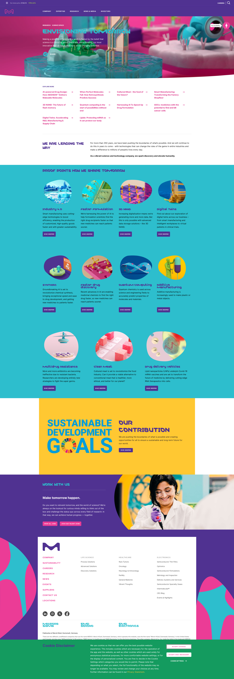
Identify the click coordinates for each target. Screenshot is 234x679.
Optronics (161, 566)
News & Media (90, 11)
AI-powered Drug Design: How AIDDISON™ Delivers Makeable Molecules (55, 95)
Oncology (123, 566)
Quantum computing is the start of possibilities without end (93, 108)
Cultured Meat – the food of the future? (130, 93)
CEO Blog (161, 593)
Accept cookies (179, 646)
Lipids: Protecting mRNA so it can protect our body (93, 119)
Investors (105, 11)
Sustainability (52, 563)
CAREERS (221, 3)
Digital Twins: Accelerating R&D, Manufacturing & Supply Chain (55, 120)
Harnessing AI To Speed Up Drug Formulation (130, 106)
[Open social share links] (45, 54)
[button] (7, 3)
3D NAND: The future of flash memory (54, 106)
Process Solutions (88, 562)
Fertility (122, 575)
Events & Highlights (164, 598)
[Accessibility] (226, 25)
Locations (49, 600)
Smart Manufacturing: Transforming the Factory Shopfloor (166, 95)
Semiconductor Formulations (168, 571)
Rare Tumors (124, 562)
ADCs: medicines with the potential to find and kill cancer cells (166, 108)
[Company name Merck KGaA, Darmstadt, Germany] (9, 11)
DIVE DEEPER (49, 234)
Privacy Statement (135, 672)
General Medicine (126, 580)
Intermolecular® (163, 589)
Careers (48, 568)
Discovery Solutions (88, 571)
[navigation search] (228, 3)
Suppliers (48, 590)
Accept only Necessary (179, 655)
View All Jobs (50, 524)
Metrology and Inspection (167, 575)
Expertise (60, 11)
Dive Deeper (163, 234)
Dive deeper (49, 310)
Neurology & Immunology (129, 571)
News (46, 579)
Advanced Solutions (89, 566)
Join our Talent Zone (70, 524)
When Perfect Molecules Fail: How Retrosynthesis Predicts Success (92, 95)
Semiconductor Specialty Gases (169, 584)
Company (47, 11)
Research (74, 11)
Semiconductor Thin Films (167, 562)
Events (47, 584)
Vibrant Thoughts (126, 584)
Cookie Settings (177, 661)
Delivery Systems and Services (169, 580)
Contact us (50, 595)
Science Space (58, 25)
